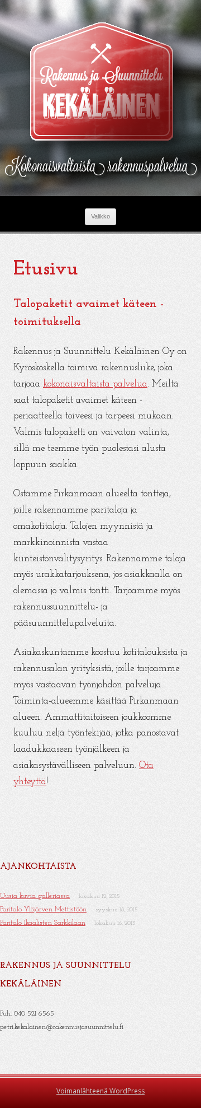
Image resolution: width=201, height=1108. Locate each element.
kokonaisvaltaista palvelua (95, 384)
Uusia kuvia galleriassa (35, 896)
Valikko (100, 216)
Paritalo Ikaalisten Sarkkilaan (42, 923)
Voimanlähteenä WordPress (100, 1091)
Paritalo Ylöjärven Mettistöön (43, 909)
